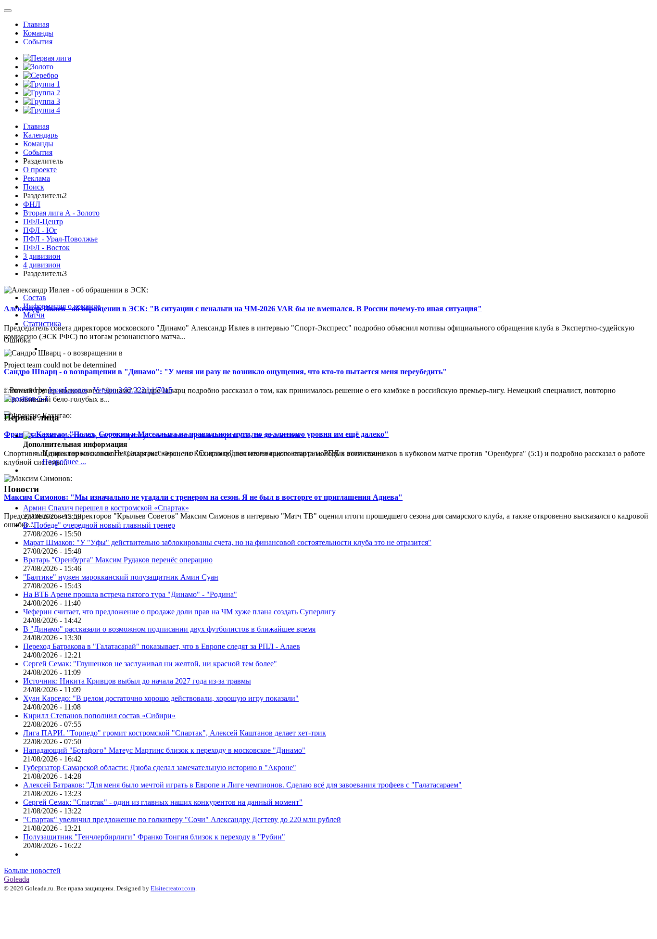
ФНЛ (31, 204)
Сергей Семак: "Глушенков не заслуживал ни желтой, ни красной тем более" (150, 664)
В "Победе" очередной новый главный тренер (99, 525)
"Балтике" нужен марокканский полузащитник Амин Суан (120, 577)
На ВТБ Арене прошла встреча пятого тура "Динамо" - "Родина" (130, 594)
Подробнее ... (64, 461)
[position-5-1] (26, 398)
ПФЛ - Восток (46, 247)
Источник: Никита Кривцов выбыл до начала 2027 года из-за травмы (137, 681)
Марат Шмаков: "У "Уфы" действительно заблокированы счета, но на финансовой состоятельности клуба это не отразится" (227, 542)
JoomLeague (67, 390)
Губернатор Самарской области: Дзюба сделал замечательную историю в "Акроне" (159, 767)
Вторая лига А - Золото (61, 213)
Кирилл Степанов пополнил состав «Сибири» (99, 715)
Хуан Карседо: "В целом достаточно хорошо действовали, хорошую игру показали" (161, 698)
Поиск (33, 187)
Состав (34, 297)
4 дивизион (42, 265)
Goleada (16, 879)
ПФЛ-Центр (43, 221)
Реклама (36, 178)
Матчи (34, 315)
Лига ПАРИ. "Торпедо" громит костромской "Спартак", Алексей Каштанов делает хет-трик (174, 733)
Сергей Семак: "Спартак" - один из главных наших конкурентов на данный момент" (163, 802)
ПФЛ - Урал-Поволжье (60, 239)
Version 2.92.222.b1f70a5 (132, 390)
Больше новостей (32, 870)
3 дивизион (42, 256)
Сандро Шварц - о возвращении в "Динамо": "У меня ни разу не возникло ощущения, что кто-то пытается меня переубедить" (225, 372)
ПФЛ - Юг (40, 230)
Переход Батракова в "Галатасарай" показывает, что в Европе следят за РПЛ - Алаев (161, 646)
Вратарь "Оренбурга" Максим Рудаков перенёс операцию (118, 560)
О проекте (40, 169)
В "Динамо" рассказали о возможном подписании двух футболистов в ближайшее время (169, 629)
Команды (38, 33)
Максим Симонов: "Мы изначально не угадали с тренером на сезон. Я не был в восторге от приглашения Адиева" (203, 497)
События (37, 42)
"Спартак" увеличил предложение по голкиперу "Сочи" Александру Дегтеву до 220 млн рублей (182, 819)
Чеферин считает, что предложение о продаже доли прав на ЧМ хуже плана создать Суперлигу (179, 612)
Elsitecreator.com (173, 888)
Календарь (40, 135)
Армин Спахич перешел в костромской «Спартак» (106, 508)
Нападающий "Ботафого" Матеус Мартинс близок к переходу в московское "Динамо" (164, 750)
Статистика (42, 323)
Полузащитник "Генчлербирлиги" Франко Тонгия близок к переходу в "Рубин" (154, 837)
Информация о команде (62, 306)
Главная (36, 24)
